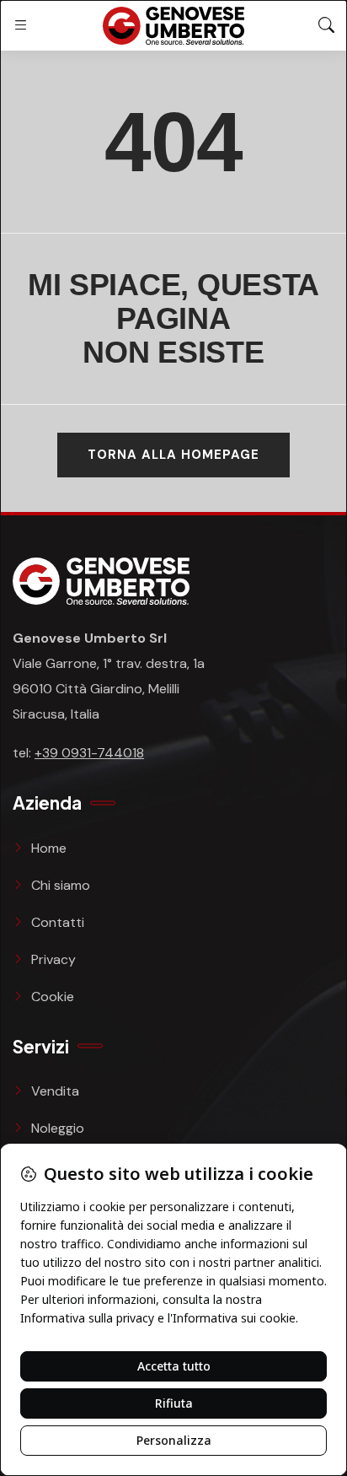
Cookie (52, 996)
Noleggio (57, 1128)
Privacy (53, 959)
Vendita (55, 1091)
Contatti (57, 922)
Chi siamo (60, 885)
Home (49, 848)
